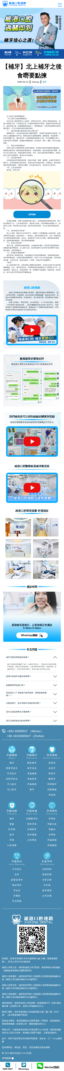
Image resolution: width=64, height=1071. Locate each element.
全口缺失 (12, 789)
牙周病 (52, 834)
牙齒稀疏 (32, 784)
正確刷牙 (32, 829)
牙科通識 (32, 834)
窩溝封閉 (47, 874)
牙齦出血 (52, 824)
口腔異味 (32, 840)
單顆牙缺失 (12, 768)
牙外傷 (47, 885)
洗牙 (17, 874)
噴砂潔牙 (17, 885)
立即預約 (32, 214)
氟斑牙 (52, 779)
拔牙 (12, 834)
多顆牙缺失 (12, 779)
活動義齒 (52, 789)
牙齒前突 (32, 779)
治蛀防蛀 (47, 869)
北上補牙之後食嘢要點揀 (16, 116)
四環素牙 (52, 784)
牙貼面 (52, 795)
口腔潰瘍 (12, 845)
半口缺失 (12, 784)
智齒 (12, 824)
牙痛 (12, 840)
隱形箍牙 (32, 763)
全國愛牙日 (32, 818)
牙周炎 (52, 818)
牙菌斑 (17, 896)
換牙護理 (47, 890)
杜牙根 (11, 829)
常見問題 (17, 901)
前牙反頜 (32, 768)
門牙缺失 (12, 773)
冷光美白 (17, 869)
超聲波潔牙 (17, 880)
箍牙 (32, 789)
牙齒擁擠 (32, 773)
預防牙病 (32, 824)
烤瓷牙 (52, 773)
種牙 (12, 763)
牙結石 (17, 890)
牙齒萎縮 (52, 845)
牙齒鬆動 (52, 840)
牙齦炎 (52, 829)
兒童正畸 (47, 880)
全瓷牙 (52, 768)
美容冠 (52, 763)
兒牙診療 (47, 896)
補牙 (12, 818)
